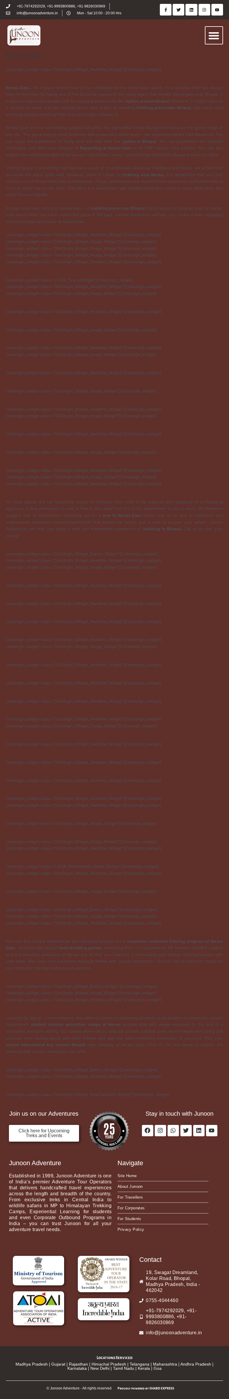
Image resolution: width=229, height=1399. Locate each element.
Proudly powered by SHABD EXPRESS (145, 1388)
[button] (214, 35)
